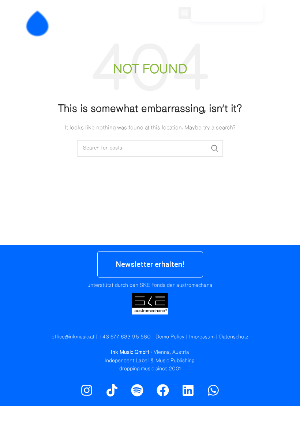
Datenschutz (233, 336)
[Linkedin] (188, 390)
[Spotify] (290, 16)
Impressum (201, 336)
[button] (185, 13)
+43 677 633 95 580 (125, 336)
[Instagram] (274, 16)
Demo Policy (169, 336)
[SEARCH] (214, 148)
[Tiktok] (112, 390)
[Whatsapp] (213, 390)
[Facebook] (163, 390)
